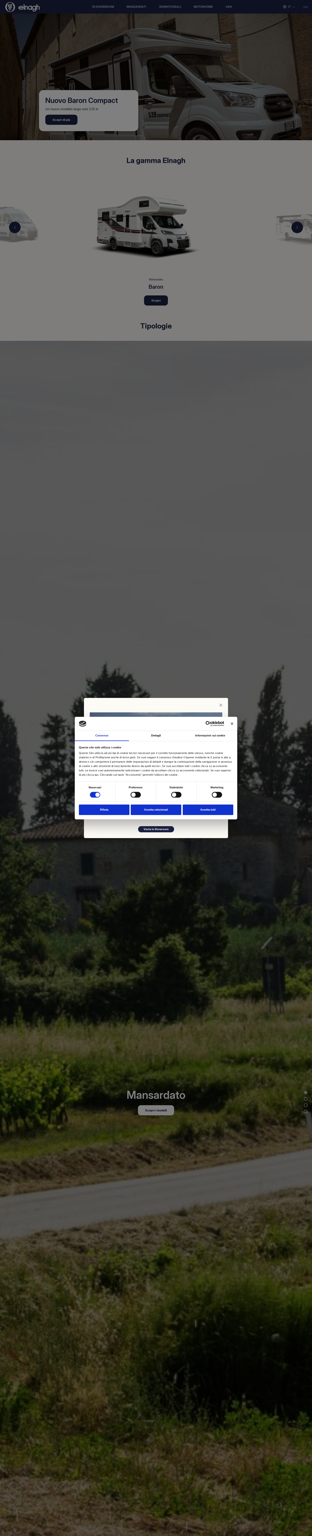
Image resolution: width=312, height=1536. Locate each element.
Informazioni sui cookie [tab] (210, 735)
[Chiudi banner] (232, 723)
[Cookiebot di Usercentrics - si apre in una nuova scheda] (208, 723)
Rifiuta (104, 809)
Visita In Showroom (156, 829)
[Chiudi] (221, 705)
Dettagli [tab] (156, 735)
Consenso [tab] (101, 735)
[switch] (136, 795)
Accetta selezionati (156, 809)
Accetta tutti (208, 809)
